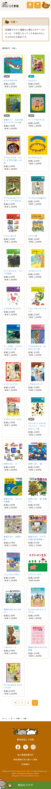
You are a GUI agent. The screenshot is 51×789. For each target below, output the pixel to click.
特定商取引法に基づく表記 (25, 759)
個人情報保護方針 (25, 754)
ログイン (30, 6)
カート (37, 6)
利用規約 (25, 764)
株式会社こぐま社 (25, 739)
